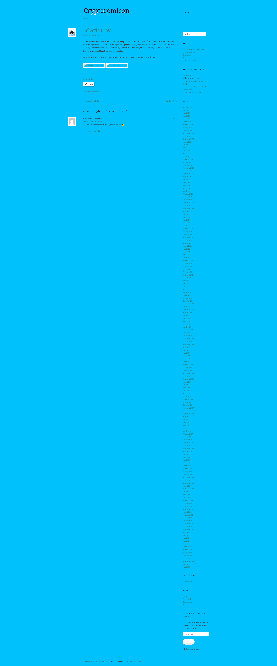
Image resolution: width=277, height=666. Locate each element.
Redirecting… (187, 58)
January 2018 (187, 402)
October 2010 (187, 558)
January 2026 (187, 127)
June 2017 (186, 422)
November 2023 (188, 202)
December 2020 (188, 301)
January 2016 (187, 471)
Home (85, 18)
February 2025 (188, 159)
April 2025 (186, 153)
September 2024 (188, 173)
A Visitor (191, 75)
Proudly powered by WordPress (96, 661)
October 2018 (187, 376)
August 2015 (187, 486)
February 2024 (188, 194)
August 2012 (187, 512)
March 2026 (187, 121)
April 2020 (186, 324)
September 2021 (188, 275)
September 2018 (188, 379)
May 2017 (186, 425)
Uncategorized (187, 581)
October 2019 (187, 341)
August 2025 (187, 142)
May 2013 (186, 497)
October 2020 (187, 306)
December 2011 (188, 520)
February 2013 (188, 500)
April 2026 (186, 119)
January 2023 (187, 231)
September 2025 (188, 139)
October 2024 (187, 171)
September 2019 (188, 344)
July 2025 (186, 145)
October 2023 (187, 205)
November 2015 (188, 477)
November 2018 (188, 373)
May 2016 (186, 460)
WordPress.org (188, 605)
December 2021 (188, 266)
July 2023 (186, 214)
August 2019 (187, 347)
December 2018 (188, 370)
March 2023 (187, 226)
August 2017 (187, 416)
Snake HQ (171, 100)
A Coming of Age (189, 52)
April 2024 (186, 188)
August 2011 (187, 532)
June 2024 (186, 182)
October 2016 (187, 445)
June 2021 (186, 283)
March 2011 (187, 546)
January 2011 (187, 552)
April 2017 (186, 428)
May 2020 (186, 321)
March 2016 (187, 465)
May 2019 (186, 356)
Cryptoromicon (106, 10)
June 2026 (186, 113)
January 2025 (187, 162)
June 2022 (186, 249)
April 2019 (186, 359)
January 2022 (187, 263)
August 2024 (187, 176)
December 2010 (188, 555)
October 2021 (187, 272)
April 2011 (186, 544)
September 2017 (188, 413)
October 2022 (187, 240)
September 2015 (188, 483)
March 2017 (187, 431)
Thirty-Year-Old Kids (190, 60)
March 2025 (187, 156)
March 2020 (187, 327)
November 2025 (188, 133)
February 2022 (188, 260)
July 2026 (186, 110)
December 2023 (188, 199)
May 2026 (186, 116)
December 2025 (188, 130)
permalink (96, 91)
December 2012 (188, 506)
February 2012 (188, 515)
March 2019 (187, 361)
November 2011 (188, 523)
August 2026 (187, 107)
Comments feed (188, 602)
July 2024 (186, 179)
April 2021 (186, 289)
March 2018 (187, 396)
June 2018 (186, 387)
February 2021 (188, 295)
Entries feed (187, 599)
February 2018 (188, 399)
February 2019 (188, 364)
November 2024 (188, 168)
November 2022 (188, 237)
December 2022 (188, 234)
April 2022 (186, 254)
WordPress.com (135, 661)
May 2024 (186, 185)
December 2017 (188, 405)
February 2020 (188, 330)
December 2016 (188, 439)
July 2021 (186, 280)
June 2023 (186, 217)
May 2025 (186, 150)
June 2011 (186, 538)
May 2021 (186, 286)
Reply (175, 118)
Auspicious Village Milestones (193, 49)
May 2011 (186, 541)
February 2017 (188, 434)
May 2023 (186, 220)
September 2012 (188, 509)
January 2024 (187, 197)
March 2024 (187, 191)
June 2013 (186, 494)
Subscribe (188, 642)
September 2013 (188, 489)
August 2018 (187, 382)
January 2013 (187, 503)
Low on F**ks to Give (196, 92)
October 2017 (187, 411)
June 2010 (186, 567)
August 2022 (187, 246)
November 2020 (188, 304)
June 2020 (186, 318)
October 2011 (187, 526)
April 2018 (186, 393)
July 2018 (186, 385)
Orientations (187, 55)
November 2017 (188, 408)
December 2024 (188, 165)
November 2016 (188, 442)
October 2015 (187, 480)
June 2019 (186, 353)
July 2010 (186, 564)
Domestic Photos (91, 100)
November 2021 (188, 269)
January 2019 (187, 367)
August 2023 (187, 211)
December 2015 (188, 474)
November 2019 (188, 338)
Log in (185, 596)
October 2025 (187, 136)
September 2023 (188, 208)
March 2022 (187, 257)
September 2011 (188, 529)
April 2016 (186, 463)
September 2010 (188, 561)
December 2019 (188, 335)
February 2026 (188, 124)
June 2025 (186, 147)
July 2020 (186, 315)
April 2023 (186, 223)
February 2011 (188, 549)
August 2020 (187, 312)
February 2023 (188, 228)
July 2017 (186, 419)
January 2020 (187, 332)
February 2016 (188, 468)
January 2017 (187, 437)
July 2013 (186, 492)
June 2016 (186, 457)
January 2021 (187, 298)
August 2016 (187, 451)
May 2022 (186, 252)
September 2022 (188, 243)
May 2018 (186, 390)
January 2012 (187, 518)
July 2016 (186, 454)
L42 (98, 35)
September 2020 (188, 309)
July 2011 (186, 535)
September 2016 (188, 448)
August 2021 (187, 278)
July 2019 (186, 350)
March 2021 (187, 292)
